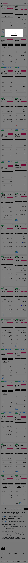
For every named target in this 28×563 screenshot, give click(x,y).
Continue (14, 35)
